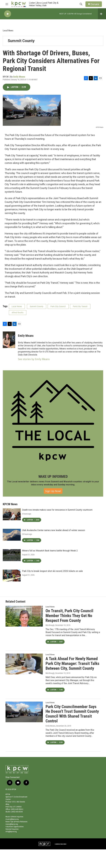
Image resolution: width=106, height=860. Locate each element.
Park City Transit (80, 306)
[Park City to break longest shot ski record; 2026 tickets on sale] (12, 575)
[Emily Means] (9, 339)
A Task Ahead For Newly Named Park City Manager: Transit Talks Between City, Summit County (72, 663)
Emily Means (19, 76)
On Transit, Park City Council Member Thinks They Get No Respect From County (69, 615)
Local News (8, 30)
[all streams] (102, 13)
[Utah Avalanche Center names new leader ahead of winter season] (12, 535)
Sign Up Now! (53, 491)
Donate (95, 4)
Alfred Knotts (17, 312)
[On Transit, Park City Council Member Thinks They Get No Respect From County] (24, 616)
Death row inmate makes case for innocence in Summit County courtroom (57, 510)
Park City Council (58, 306)
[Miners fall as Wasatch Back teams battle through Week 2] (12, 555)
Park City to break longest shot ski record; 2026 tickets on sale (52, 571)
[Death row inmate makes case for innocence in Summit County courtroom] (12, 514)
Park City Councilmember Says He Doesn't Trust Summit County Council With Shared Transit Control (72, 713)
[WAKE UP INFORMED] (53, 420)
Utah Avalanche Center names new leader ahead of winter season (53, 530)
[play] (7, 13)
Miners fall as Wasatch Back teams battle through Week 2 (50, 550)
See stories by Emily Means (34, 359)
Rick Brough (50, 625)
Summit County (21, 40)
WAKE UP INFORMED (53, 476)
